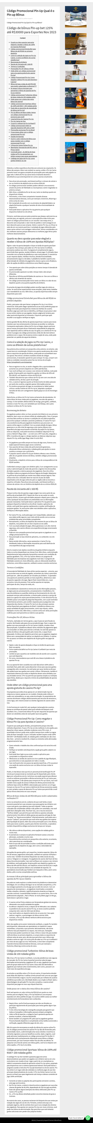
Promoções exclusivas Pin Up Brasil (23, 130)
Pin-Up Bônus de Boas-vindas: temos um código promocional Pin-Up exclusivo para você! (23, 114)
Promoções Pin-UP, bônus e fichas (22, 69)
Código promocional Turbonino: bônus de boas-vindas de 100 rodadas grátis (24, 96)
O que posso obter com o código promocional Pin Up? (22, 133)
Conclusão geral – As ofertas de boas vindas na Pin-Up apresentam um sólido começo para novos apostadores (24, 154)
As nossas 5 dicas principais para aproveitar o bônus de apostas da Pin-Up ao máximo (23, 90)
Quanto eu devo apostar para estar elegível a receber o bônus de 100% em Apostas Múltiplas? (23, 44)
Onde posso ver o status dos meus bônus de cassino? (22, 100)
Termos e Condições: (18, 66)
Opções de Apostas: (17, 136)
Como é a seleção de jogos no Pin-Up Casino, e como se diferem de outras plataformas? (23, 57)
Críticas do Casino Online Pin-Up (22, 145)
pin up (46, 263)
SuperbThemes (48, 1120)
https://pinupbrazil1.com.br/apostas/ (19, 362)
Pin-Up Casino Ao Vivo (18, 121)
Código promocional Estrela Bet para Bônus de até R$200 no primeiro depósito (23, 51)
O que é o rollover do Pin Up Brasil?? (23, 123)
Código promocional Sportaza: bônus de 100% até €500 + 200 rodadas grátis (24, 105)
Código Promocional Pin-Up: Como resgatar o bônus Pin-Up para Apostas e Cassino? (24, 79)
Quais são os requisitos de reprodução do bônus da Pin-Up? (24, 109)
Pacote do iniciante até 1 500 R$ (21, 64)
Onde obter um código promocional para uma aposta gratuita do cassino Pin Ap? (23, 73)
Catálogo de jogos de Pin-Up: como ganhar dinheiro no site (23, 159)
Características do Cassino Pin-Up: (22, 119)
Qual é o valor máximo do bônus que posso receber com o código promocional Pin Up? (23, 141)
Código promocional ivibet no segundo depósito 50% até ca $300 (22, 126)
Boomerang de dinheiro (19, 62)
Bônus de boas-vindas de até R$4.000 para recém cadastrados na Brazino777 (24, 85)
